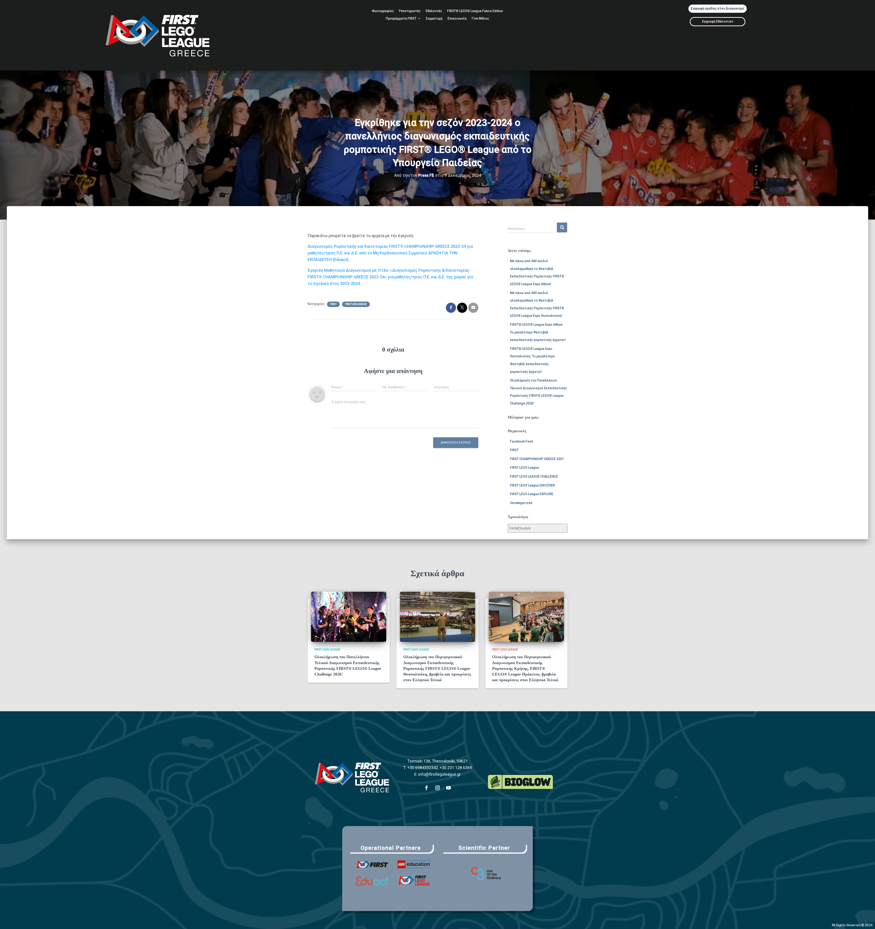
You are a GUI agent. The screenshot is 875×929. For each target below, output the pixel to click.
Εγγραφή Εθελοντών (717, 21)
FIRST (333, 304)
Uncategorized (521, 503)
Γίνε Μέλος (480, 18)
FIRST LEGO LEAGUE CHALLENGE (534, 476)
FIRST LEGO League (356, 304)
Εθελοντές (434, 11)
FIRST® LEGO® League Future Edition (475, 11)
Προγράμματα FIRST (401, 18)
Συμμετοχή (434, 18)
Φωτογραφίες (383, 11)
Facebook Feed (521, 441)
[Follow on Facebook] (426, 787)
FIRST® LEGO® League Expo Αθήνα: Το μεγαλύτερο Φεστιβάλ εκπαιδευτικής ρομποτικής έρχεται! (538, 332)
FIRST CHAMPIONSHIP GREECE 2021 (537, 459)
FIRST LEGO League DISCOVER (532, 485)
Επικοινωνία (457, 18)
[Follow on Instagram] (437, 787)
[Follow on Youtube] (448, 787)
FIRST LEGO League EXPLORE (531, 494)
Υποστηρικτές (410, 11)
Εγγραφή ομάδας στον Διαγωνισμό (717, 8)
